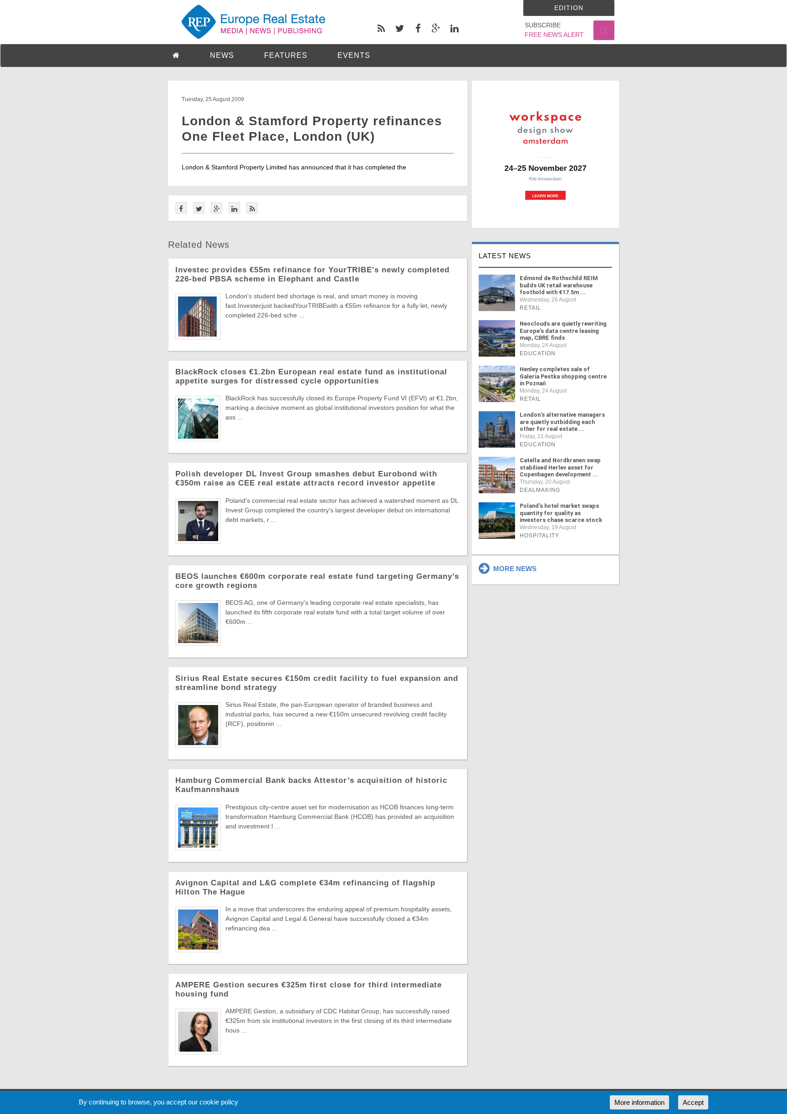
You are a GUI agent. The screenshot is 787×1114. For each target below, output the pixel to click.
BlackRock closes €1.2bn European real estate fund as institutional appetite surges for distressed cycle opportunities (311, 376)
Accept (693, 1102)
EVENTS (353, 55)
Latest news (505, 256)
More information (639, 1102)
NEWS (222, 55)
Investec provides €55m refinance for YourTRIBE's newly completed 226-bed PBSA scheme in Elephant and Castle (312, 274)
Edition (568, 7)
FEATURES (285, 55)
